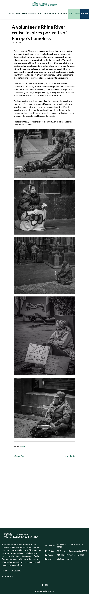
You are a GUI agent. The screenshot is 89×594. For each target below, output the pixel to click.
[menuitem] (11, 14)
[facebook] (42, 585)
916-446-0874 (63, 555)
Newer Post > (69, 456)
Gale (23, 446)
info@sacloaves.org (64, 559)
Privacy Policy (7, 576)
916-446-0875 (78, 555)
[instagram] (46, 585)
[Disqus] (44, 496)
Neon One (51, 591)
